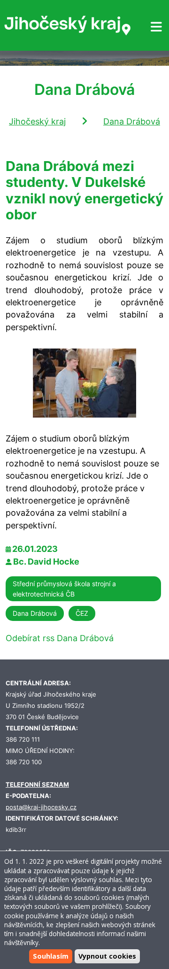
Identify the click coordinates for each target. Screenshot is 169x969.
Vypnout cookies (107, 956)
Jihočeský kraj (37, 121)
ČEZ (82, 613)
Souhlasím (51, 956)
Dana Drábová (131, 121)
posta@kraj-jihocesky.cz (41, 807)
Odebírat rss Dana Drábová (60, 638)
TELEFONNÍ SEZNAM (37, 784)
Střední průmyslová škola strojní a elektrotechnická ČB (64, 589)
